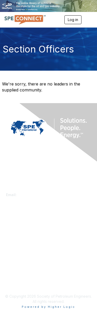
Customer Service (21, 189)
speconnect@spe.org (37, 194)
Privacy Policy (18, 278)
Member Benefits (20, 234)
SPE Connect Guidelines (26, 283)
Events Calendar (20, 239)
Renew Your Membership (27, 229)
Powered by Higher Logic (48, 307)
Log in (73, 19)
